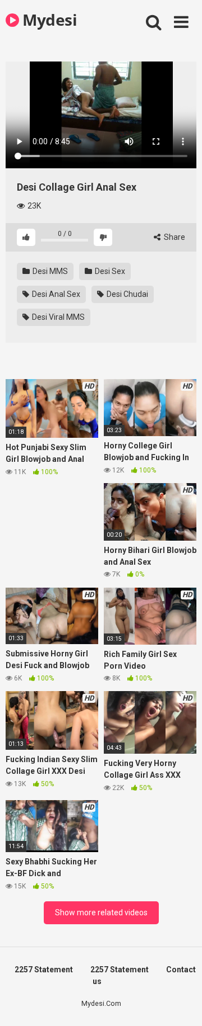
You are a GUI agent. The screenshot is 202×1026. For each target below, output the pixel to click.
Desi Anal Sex (55, 294)
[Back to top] (181, 1003)
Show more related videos (101, 912)
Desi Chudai (126, 294)
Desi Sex (109, 271)
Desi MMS (49, 271)
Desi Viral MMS (57, 317)
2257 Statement (44, 969)
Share (173, 237)
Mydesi (48, 19)
